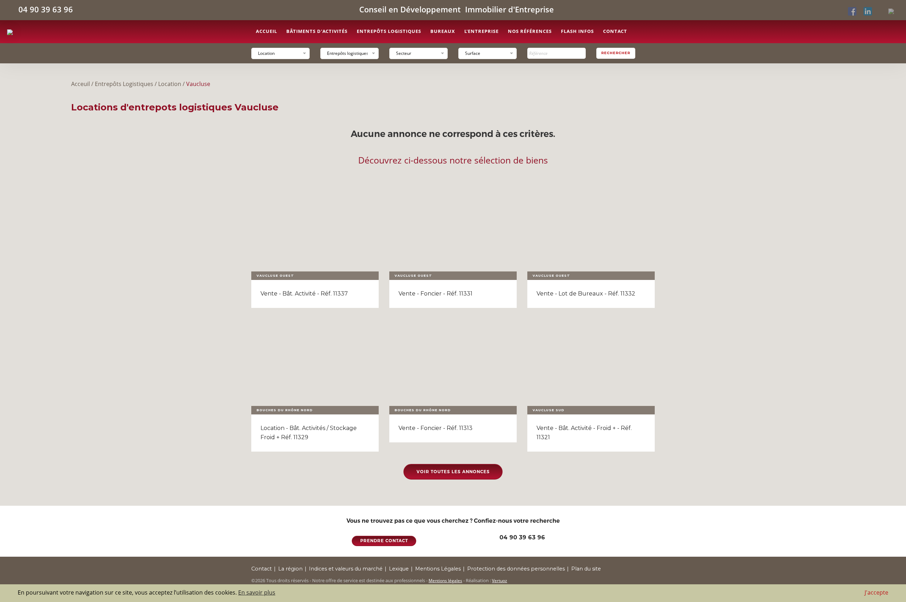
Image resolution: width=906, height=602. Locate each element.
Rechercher (615, 53)
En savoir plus (256, 592)
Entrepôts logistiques (389, 31)
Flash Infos (577, 31)
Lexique (399, 569)
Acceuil (80, 84)
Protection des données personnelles (516, 569)
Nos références (530, 31)
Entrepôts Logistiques (124, 84)
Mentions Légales (438, 569)
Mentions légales (445, 580)
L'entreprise (481, 31)
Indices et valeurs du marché (346, 569)
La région (290, 569)
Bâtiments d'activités (317, 31)
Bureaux (442, 31)
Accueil (266, 31)
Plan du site (586, 569)
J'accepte (876, 592)
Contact (615, 31)
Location (169, 84)
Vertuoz (499, 580)
